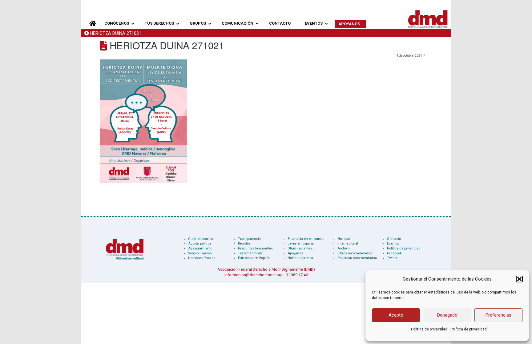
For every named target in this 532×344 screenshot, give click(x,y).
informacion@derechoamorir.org (253, 275)
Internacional (347, 243)
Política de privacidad (429, 329)
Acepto (396, 315)
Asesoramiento (200, 248)
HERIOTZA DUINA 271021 (115, 33)
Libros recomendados (354, 253)
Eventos (393, 243)
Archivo (343, 248)
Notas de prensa (300, 258)
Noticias (343, 239)
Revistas (244, 243)
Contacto (394, 239)
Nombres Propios (201, 258)
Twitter (392, 258)
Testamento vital (251, 253)
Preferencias (498, 315)
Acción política (199, 243)
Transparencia (249, 239)
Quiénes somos (200, 239)
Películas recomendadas (357, 258)
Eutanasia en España (254, 258)
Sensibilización (200, 253)
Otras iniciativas (300, 248)
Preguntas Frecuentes (255, 248)
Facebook (394, 253)
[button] (519, 279)
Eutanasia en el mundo (306, 239)
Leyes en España (301, 243)
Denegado (447, 315)
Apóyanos (295, 253)
